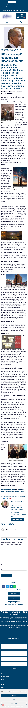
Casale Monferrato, (6, 487)
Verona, (12, 489)
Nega (14, 699)
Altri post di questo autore (17, 517)
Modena (23, 489)
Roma (2, 677)
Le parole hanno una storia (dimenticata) (12, 657)
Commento (4, 545)
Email (3, 567)
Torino (17, 486)
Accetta (14, 695)
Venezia (22, 486)
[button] (7, 20)
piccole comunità (13, 494)
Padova (17, 489)
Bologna (5, 494)
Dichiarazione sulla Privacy (17, 706)
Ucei (2, 688)
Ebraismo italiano (5, 674)
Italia (2, 680)
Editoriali (3, 671)
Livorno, (8, 489)
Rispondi (2, 533)
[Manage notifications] (3, 705)
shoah (20, 494)
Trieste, (13, 487)
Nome (3, 562)
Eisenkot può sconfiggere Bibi (10, 5)
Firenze (3, 489)
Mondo (2, 685)
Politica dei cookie (8, 706)
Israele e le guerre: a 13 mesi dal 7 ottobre (13, 662)
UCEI (24, 494)
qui (20, 487)
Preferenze (14, 703)
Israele (2, 682)
